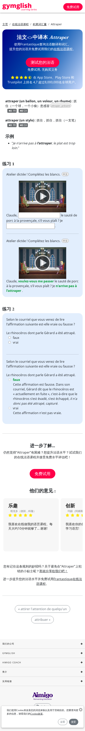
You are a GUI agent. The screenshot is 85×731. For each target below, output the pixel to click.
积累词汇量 (40, 24)
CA (25, 110)
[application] (42, 196)
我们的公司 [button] (8, 643)
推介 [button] (4, 671)
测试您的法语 (42, 62)
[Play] (42, 196)
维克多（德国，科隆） (23, 511)
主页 (5, 24)
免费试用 (73, 7)
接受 (73, 721)
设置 (62, 721)
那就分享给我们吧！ (53, 571)
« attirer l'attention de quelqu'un (42, 609)
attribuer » (42, 619)
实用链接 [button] (7, 681)
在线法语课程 (20, 24)
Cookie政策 (36, 713)
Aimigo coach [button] (11, 662)
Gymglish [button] (8, 653)
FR (14, 110)
